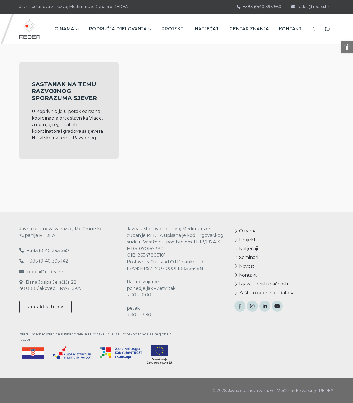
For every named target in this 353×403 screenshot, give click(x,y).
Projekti (247, 239)
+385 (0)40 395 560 (262, 6)
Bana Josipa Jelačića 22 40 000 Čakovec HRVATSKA (50, 285)
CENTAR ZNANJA (249, 28)
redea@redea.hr (313, 6)
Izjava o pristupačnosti (263, 284)
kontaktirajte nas (45, 306)
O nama (247, 231)
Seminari (248, 257)
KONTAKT (290, 28)
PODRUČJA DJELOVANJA (118, 28)
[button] (347, 47)
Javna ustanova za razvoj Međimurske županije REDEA (73, 6)
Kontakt (247, 275)
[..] (99, 137)
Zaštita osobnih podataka (266, 292)
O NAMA (64, 28)
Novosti (246, 266)
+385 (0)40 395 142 (47, 261)
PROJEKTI (173, 28)
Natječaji (248, 248)
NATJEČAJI (207, 28)
